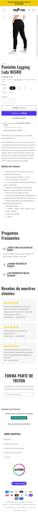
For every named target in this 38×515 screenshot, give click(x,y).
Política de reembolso (15, 504)
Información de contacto (20, 510)
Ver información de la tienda (13, 130)
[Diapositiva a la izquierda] (15, 60)
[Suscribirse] (32, 394)
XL (4, 92)
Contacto (7, 457)
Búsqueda (7, 439)
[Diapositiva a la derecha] (23, 60)
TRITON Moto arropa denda (17, 502)
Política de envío (22, 507)
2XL (12, 93)
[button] (4, 10)
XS (12, 88)
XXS (6, 88)
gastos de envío (18, 79)
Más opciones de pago (19, 118)
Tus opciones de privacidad (13, 453)
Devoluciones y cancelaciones (14, 448)
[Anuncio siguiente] (34, 3)
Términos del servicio (11, 444)
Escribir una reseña (19, 418)
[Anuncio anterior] (3, 3)
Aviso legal (32, 507)
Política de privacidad (29, 504)
